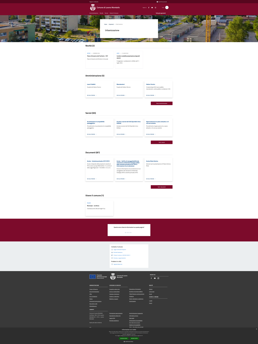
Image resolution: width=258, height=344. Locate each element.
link (142, 335)
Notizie (88, 53)
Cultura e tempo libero (114, 291)
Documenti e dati (93, 304)
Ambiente (131, 296)
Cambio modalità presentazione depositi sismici (128, 57)
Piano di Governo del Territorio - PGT (97, 56)
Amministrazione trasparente (136, 313)
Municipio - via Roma (93, 206)
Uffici (90, 294)
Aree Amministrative (94, 291)
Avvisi (118, 53)
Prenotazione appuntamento (115, 313)
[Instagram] (155, 7)
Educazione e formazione (135, 289)
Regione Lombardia (93, 2)
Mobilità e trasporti (113, 299)
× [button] (256, 329)
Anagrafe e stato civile (114, 289)
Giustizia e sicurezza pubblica (136, 291)
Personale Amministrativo (95, 301)
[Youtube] (151, 7)
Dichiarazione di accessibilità (135, 320)
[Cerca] (167, 7)
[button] (129, 341)
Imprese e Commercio (114, 294)
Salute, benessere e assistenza (136, 299)
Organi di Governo (93, 289)
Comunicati (151, 291)
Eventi (150, 303)
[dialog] (129, 336)
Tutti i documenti (162, 187)
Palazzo (89, 203)
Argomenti (111, 24)
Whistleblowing (93, 306)
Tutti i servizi (162, 142)
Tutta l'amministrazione (161, 103)
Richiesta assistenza (114, 320)
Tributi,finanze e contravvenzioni (136, 294)
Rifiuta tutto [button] (134, 338)
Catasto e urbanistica (114, 296)
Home (105, 24)
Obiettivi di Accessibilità (134, 325)
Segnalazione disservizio (114, 316)
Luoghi (150, 301)
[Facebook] (148, 7)
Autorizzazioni (132, 301)
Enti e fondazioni (93, 296)
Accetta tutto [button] (123, 338)
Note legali (131, 318)
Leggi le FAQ (112, 318)
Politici (91, 299)
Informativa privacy (133, 316)
